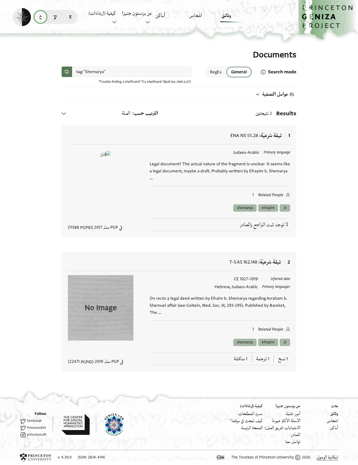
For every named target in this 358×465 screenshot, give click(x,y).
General (239, 72)
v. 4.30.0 (65, 457)
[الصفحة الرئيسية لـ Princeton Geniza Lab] (110, 424)
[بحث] (67, 72)
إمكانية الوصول (327, 457)
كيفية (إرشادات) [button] (102, 13)
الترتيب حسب (146, 113)
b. (284, 207)
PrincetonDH (36, 428)
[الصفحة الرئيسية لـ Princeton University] (35, 457)
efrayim (268, 207)
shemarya (245, 207)
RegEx (216, 72)
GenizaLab (34, 421)
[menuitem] (236, 18)
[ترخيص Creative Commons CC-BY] (220, 457)
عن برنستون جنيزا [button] (137, 13)
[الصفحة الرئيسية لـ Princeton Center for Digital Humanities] (71, 424)
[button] (328, 20)
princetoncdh (36, 435)
